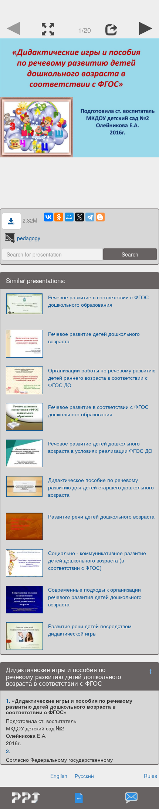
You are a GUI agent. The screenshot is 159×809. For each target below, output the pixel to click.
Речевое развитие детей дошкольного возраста (94, 337)
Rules (150, 775)
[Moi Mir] (69, 217)
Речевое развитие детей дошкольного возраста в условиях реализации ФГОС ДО (100, 447)
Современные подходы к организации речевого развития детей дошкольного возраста (95, 597)
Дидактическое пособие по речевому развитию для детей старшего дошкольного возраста (101, 487)
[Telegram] (89, 217)
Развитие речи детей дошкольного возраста (101, 516)
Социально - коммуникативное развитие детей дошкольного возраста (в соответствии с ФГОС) (97, 560)
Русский (84, 775)
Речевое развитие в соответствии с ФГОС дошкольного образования (98, 300)
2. (8, 751)
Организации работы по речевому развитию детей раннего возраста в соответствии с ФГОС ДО (102, 377)
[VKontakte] (48, 217)
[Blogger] (100, 217)
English (58, 775)
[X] (79, 217)
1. (8, 700)
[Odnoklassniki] (58, 217)
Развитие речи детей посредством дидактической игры (90, 629)
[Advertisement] (79, 9)
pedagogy (28, 238)
